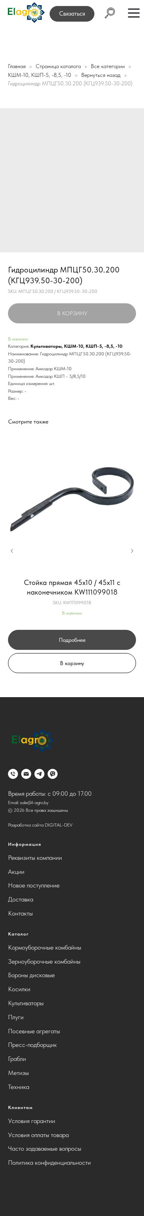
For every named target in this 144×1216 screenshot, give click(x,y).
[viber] (53, 774)
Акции (16, 871)
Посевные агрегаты (34, 1031)
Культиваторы (46, 346)
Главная (17, 66)
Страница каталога (59, 66)
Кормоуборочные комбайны (44, 947)
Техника (18, 1087)
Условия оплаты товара (38, 1135)
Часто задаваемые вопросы (44, 1148)
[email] (26, 774)
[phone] (13, 774)
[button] (72, 14)
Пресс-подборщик (32, 1045)
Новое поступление (34, 885)
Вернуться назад (101, 75)
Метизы (18, 1073)
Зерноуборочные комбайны (44, 961)
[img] (25, 13)
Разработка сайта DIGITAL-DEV (40, 825)
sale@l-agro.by (34, 802)
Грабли (17, 1059)
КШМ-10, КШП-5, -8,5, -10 (40, 75)
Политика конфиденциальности (49, 1162)
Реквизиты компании (35, 857)
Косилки (19, 989)
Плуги (16, 1017)
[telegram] (39, 774)
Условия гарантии (31, 1121)
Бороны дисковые (31, 975)
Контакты (20, 913)
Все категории (108, 66)
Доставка (20, 899)
